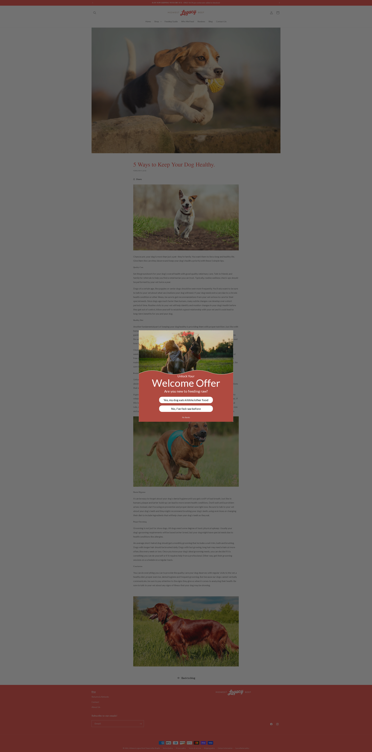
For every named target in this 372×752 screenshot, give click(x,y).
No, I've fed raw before (186, 408)
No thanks (186, 417)
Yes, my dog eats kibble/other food (186, 400)
